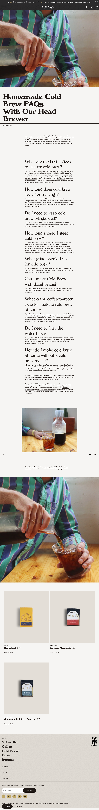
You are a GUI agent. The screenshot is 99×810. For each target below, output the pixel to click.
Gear (6, 755)
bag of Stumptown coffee (52, 384)
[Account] (92, 7)
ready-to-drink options (45, 389)
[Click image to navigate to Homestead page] (26, 617)
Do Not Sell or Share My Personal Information (40, 803)
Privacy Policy (20, 803)
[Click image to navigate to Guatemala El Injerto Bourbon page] (26, 688)
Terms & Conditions (8, 803)
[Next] (95, 454)
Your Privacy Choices (61, 803)
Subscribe (10, 742)
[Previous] (90, 454)
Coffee (7, 746)
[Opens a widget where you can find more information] (7, 806)
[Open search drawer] (87, 7)
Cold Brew (10, 751)
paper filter (70, 369)
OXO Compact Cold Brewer (48, 386)
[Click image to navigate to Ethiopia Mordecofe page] (72, 617)
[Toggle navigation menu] (6, 7)
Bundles (8, 760)
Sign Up (29, 790)
